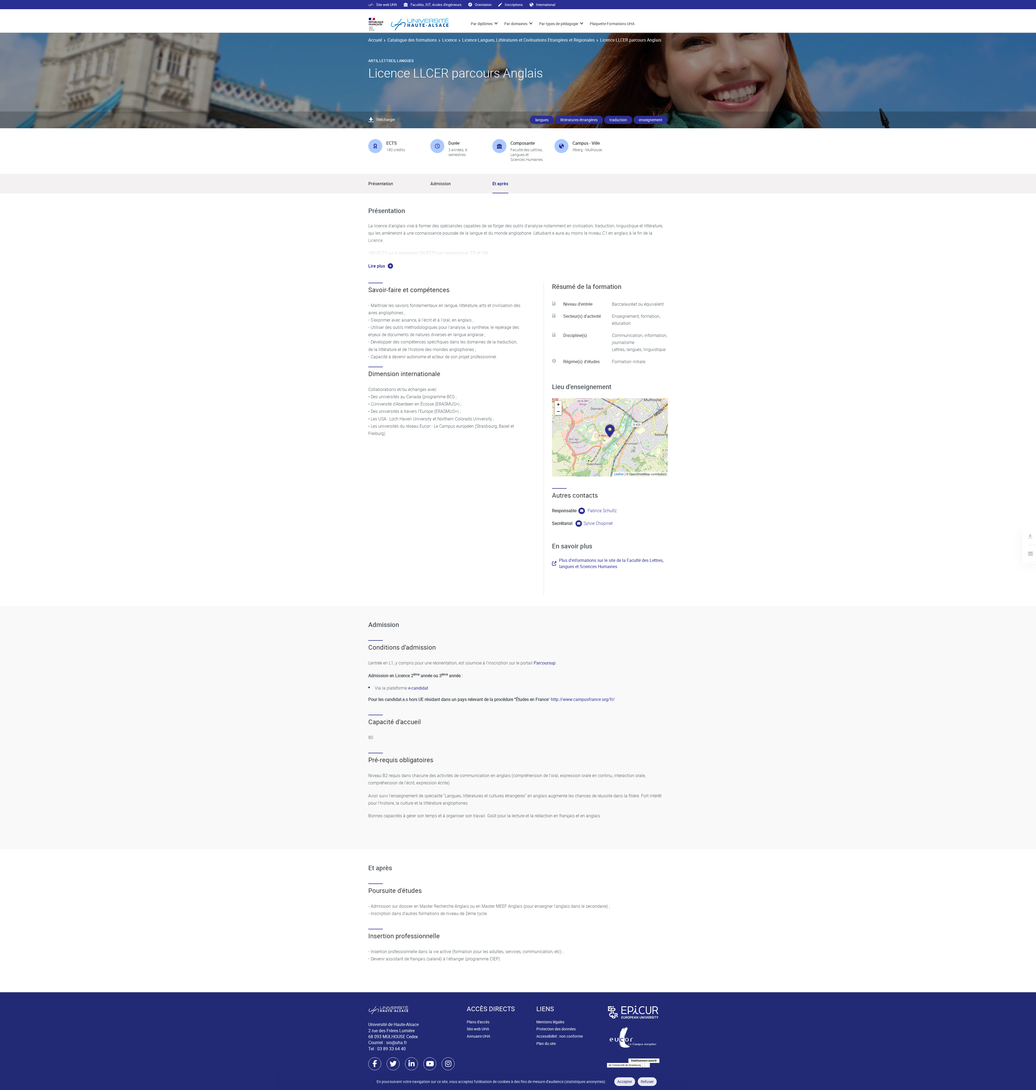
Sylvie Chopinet (598, 523)
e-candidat (418, 688)
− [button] (558, 411)
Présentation (380, 184)
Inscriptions (514, 4)
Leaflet (619, 474)
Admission (440, 184)
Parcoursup (545, 663)
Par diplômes (482, 23)
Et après (500, 184)
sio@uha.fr (396, 1042)
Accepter (624, 1081)
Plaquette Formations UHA (612, 23)
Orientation (483, 4)
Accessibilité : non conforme (559, 1036)
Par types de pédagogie (558, 23)
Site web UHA (386, 4)
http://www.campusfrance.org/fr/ (583, 699)
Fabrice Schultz (602, 511)
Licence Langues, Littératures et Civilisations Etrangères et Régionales (528, 40)
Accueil (375, 40)
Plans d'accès (478, 1021)
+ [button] (558, 404)
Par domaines (515, 23)
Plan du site (546, 1043)
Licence (449, 40)
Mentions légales (550, 1021)
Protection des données (556, 1028)
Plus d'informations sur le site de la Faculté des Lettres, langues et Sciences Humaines (611, 563)
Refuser (647, 1081)
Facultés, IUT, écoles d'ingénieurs (436, 4)
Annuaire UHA (478, 1036)
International (545, 4)
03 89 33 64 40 (391, 1049)
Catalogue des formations (412, 40)
